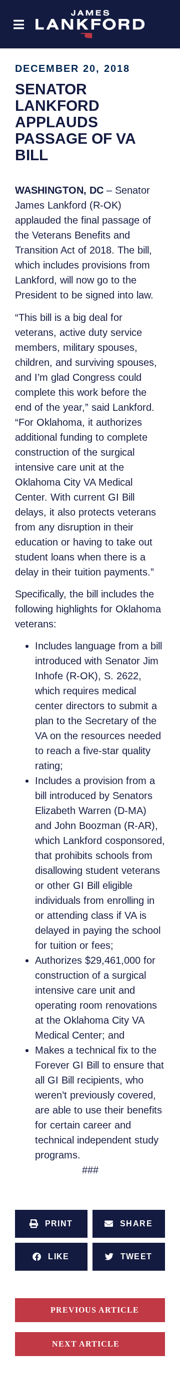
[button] (19, 24)
